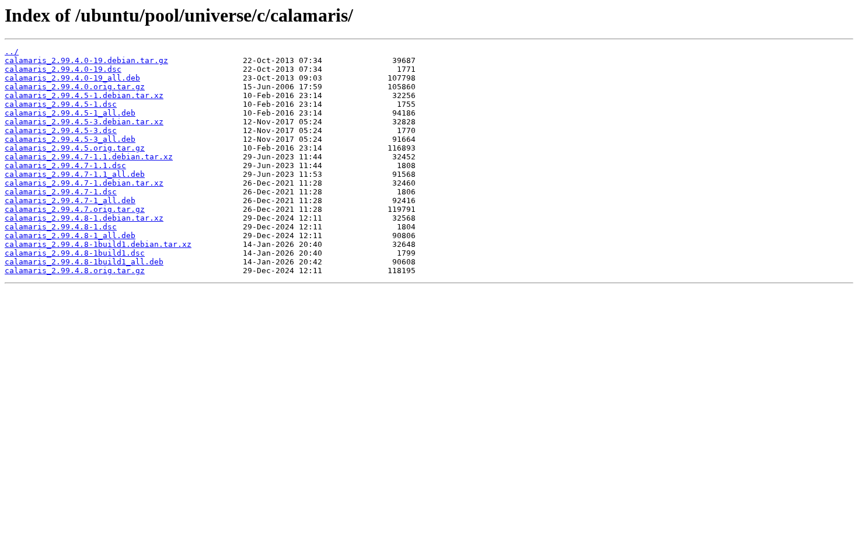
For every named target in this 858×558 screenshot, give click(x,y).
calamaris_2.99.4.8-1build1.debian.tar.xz (98, 244)
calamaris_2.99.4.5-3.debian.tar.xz (84, 121)
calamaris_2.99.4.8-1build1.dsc (75, 253)
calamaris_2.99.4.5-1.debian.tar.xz (84, 95)
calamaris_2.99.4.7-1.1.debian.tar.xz (89, 156)
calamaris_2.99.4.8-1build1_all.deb (84, 261)
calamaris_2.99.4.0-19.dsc (63, 69)
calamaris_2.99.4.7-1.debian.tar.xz (84, 183)
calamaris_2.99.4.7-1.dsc (61, 191)
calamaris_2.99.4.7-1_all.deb (70, 200)
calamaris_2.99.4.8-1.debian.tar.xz (84, 218)
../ (12, 51)
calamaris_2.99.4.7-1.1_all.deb (75, 174)
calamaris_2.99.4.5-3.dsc (61, 130)
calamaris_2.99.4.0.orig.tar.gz (75, 86)
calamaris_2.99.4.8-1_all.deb (70, 235)
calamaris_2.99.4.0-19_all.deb (72, 78)
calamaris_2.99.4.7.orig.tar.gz (75, 209)
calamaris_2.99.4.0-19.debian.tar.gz (86, 60)
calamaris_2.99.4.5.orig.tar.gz (75, 148)
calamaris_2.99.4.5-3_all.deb (70, 139)
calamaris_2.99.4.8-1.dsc (61, 226)
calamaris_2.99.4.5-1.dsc (61, 104)
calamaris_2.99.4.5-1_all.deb (70, 113)
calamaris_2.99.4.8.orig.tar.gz (75, 270)
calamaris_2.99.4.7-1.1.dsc (65, 165)
